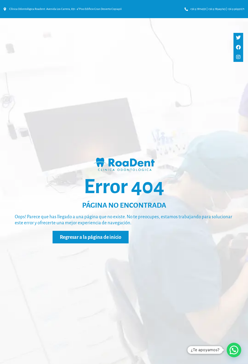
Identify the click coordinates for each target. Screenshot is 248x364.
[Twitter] (238, 38)
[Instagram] (238, 57)
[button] (234, 350)
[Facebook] (238, 47)
